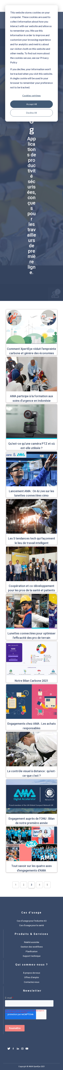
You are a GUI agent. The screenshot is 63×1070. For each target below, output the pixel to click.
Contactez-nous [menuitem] (31, 982)
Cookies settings (31, 95)
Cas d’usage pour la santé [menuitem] (31, 925)
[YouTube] (27, 1049)
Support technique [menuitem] (31, 956)
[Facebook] (13, 1049)
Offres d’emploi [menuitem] (31, 977)
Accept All (31, 104)
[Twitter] (8, 1049)
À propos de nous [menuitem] (31, 973)
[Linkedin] (17, 1049)
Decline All (31, 112)
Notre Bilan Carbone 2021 (31, 680)
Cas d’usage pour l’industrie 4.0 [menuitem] (31, 921)
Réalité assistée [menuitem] (31, 942)
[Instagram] (22, 1049)
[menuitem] (31, 920)
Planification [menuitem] (31, 951)
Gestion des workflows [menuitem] (32, 947)
